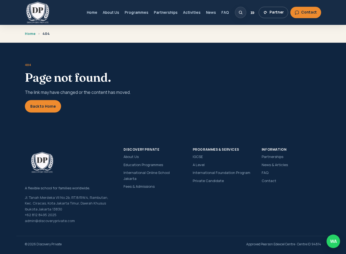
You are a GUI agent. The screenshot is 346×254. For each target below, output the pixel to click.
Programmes (136, 12)
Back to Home (43, 106)
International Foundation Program (221, 172)
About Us (111, 12)
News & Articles (275, 164)
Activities (192, 12)
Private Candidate (208, 180)
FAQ (225, 12)
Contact (269, 180)
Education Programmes (143, 164)
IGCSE (198, 156)
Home (92, 12)
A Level (199, 164)
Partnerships (166, 12)
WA (333, 241)
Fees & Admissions (139, 186)
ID (252, 13)
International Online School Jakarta (147, 175)
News (211, 12)
